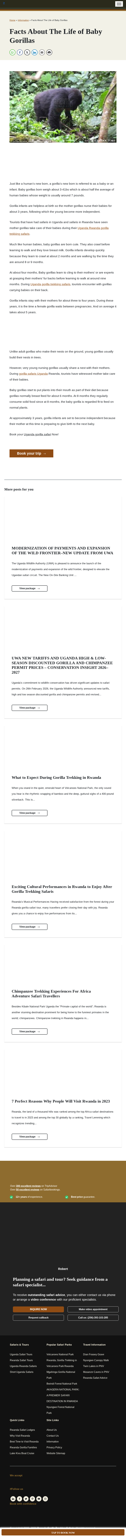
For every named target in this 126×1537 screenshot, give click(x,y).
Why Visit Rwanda (20, 1435)
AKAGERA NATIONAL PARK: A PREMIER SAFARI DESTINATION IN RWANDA (63, 1395)
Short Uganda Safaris (21, 1372)
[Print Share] (49, 52)
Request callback (38, 1317)
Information (23, 20)
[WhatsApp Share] (12, 52)
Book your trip (29, 453)
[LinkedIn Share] (34, 52)
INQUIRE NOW (38, 1309)
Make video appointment (93, 1309)
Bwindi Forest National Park (62, 1383)
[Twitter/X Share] (27, 52)
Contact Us (53, 1435)
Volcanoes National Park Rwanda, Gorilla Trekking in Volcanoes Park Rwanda (62, 1360)
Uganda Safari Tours (21, 1354)
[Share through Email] (42, 52)
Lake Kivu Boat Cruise (22, 1453)
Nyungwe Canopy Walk (96, 1360)
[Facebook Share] (20, 52)
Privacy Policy (54, 1447)
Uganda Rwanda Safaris (23, 1366)
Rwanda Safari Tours (21, 1360)
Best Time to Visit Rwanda (24, 1441)
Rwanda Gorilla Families (23, 1447)
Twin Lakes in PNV (93, 1366)
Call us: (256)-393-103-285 (93, 1317)
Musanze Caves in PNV (96, 1372)
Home (12, 20)
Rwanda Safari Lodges (22, 1430)
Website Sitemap (56, 1453)
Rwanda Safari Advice (95, 1378)
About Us (52, 1430)
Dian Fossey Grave (93, 1354)
